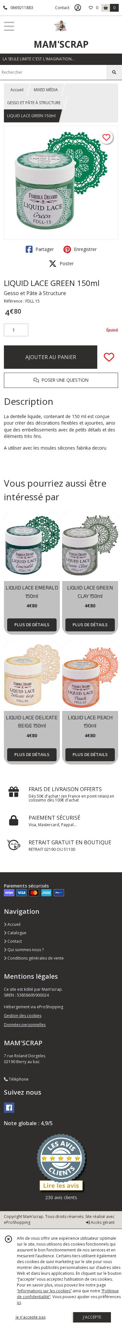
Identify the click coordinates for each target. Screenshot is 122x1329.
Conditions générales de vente (35, 958)
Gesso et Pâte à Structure (35, 293)
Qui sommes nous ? (25, 949)
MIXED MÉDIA (46, 90)
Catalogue (16, 933)
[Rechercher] (114, 72)
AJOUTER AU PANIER (50, 357)
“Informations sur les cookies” (44, 1291)
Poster (66, 263)
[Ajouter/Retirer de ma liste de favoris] (108, 357)
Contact (62, 7)
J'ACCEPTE (92, 1317)
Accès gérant (102, 1222)
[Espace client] (78, 8)
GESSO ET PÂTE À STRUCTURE (34, 103)
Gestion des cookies (22, 1015)
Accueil (16, 90)
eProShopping (17, 1222)
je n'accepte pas (31, 1317)
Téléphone (18, 1079)
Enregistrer (85, 249)
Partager (44, 249)
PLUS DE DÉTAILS (31, 624)
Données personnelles (25, 1024)
